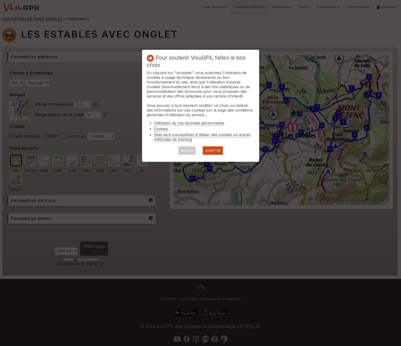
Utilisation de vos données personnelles (189, 123)
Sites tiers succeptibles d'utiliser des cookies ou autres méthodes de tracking (202, 137)
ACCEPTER (213, 150)
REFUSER (187, 150)
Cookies (161, 128)
